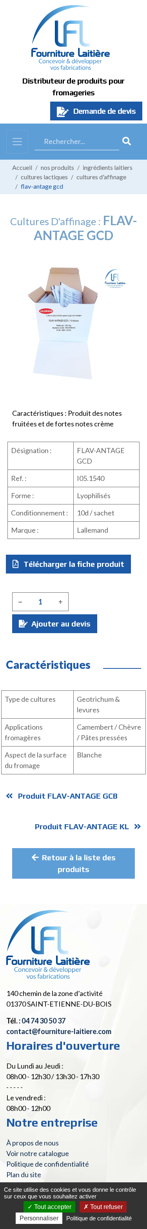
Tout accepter (52, 1207)
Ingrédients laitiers (107, 167)
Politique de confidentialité (47, 1164)
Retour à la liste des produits (79, 863)
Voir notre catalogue (37, 1153)
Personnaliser (39, 1218)
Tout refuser (106, 1207)
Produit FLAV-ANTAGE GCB (67, 795)
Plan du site (23, 1174)
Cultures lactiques (44, 176)
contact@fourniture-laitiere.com (58, 1031)
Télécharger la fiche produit (73, 563)
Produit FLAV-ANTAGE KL (83, 826)
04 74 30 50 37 (43, 1020)
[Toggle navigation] (17, 141)
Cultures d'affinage (101, 176)
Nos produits (57, 167)
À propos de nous (32, 1142)
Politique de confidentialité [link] (99, 1218)
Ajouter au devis (60, 623)
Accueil (22, 167)
